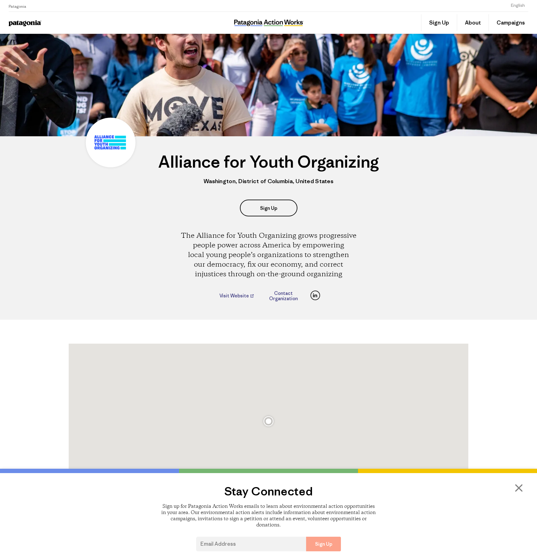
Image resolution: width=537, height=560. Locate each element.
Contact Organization (283, 296)
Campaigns (511, 22)
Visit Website (234, 296)
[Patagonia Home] (72, 23)
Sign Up (439, 22)
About (473, 22)
